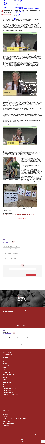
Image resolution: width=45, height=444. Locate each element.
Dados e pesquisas (7, 317)
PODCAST (5, 377)
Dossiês (4, 386)
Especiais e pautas (19, 7)
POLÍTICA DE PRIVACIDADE (9, 374)
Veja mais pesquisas (21, 325)
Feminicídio (11, 251)
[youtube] (2, 13)
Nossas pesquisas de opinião (7, 2)
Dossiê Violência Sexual (8, 392)
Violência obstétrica (7, 408)
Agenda (16, 16)
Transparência (6, 365)
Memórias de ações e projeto (7, 8)
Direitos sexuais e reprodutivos (21, 11)
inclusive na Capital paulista (25, 101)
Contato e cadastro (7, 361)
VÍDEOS (4, 379)
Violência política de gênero (21, 1)
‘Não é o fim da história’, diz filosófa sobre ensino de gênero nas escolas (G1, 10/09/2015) (19, 214)
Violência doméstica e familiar (10, 246)
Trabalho (17, 15)
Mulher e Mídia (18, 12)
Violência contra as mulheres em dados (10, 394)
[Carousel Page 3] (22, 344)
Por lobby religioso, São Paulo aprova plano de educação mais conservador (20, 337)
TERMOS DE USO (6, 372)
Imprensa (5, 363)
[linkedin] (2, 14)
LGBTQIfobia (17, 4)
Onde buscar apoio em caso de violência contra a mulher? (27, 8)
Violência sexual (7, 248)
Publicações (7, 4)
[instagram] (2, 10)
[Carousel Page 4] (24, 344)
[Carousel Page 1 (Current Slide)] (20, 344)
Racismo (17, 3)
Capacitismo (18, 6)
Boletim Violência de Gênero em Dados (10, 396)
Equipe (4, 367)
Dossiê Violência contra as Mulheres (11, 388)
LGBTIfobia (17, 248)
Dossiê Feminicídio (8, 390)
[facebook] (2, 11)
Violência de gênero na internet (10, 253)
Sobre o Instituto (6, 359)
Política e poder (18, 14)
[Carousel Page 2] (21, 344)
